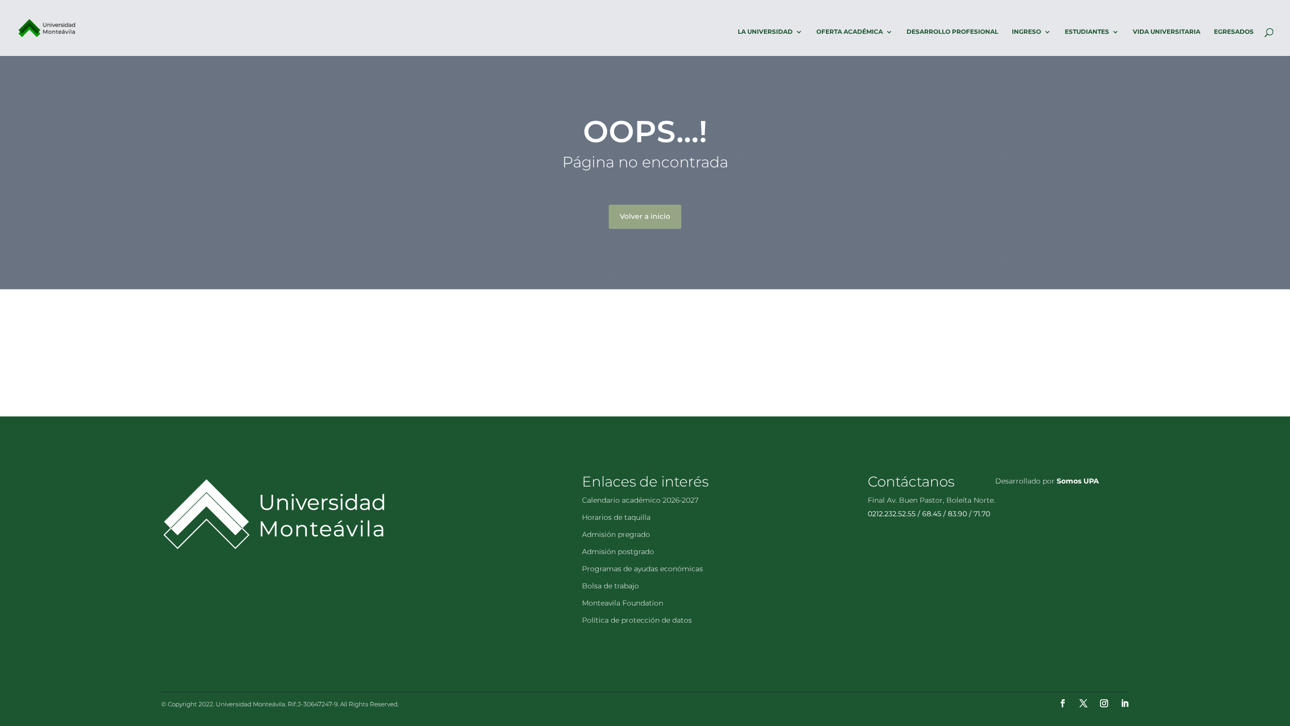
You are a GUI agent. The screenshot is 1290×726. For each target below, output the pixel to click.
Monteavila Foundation (622, 603)
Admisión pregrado (616, 534)
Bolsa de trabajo (610, 585)
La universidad (765, 31)
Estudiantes (1087, 31)
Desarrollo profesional (952, 31)
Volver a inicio (645, 216)
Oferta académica (849, 31)
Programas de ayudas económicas (642, 568)
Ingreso (1026, 31)
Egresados (1234, 31)
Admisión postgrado (618, 551)
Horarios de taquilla (616, 517)
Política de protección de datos (637, 620)
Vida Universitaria (1166, 31)
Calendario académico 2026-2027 (640, 500)
